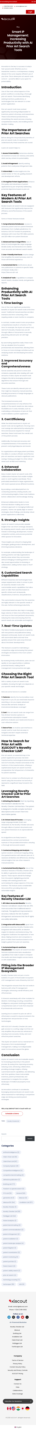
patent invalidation (10, 1239)
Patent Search (9, 1266)
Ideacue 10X (9, 1202)
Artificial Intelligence (11, 1152)
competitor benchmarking (13, 1175)
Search (3, 1134)
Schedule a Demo (12, 1114)
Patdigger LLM (9, 1216)
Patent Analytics (9, 1221)
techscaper (8, 1284)
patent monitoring (10, 1257)
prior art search (9, 1275)
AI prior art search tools (15, 206)
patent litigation (9, 1248)
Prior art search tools (8, 109)
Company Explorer (10, 1166)
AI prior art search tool (26, 327)
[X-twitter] (27, 1317)
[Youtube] (22, 1317)
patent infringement (11, 1234)
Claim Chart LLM (10, 1157)
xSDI (21, 1284)
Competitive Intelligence (13, 1170)
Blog (18, 27)
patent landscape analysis (13, 1243)
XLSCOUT (11, 231)
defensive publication (11, 1180)
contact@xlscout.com (20, 1307)
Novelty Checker (9, 1207)
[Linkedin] (9, 1317)
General (20, 1193)
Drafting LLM (9, 1184)
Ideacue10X (17, 930)
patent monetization (11, 1252)
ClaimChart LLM (10, 1161)
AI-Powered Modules (18, 1322)
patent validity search (11, 1271)
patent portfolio (9, 1261)
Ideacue (23, 1198)
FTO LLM (7, 1193)
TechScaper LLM (17, 1347)
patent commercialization (13, 1230)
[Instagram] (13, 1317)
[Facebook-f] (18, 1317)
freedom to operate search (13, 1189)
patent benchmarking (12, 1225)
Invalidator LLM (26, 1202)
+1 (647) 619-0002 (20, 1310)
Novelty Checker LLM (16, 330)
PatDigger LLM (17, 1343)
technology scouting (11, 1280)
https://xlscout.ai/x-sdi (9, 272)
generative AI (8, 1198)
